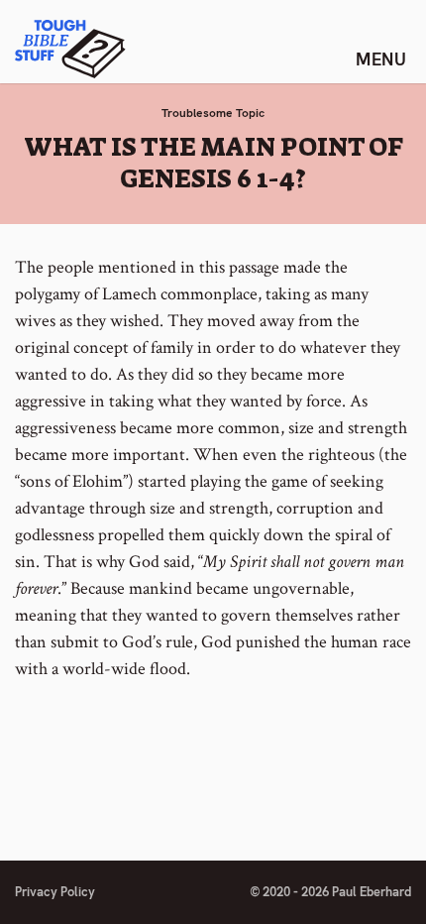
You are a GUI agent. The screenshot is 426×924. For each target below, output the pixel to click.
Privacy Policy (55, 891)
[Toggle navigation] (381, 58)
